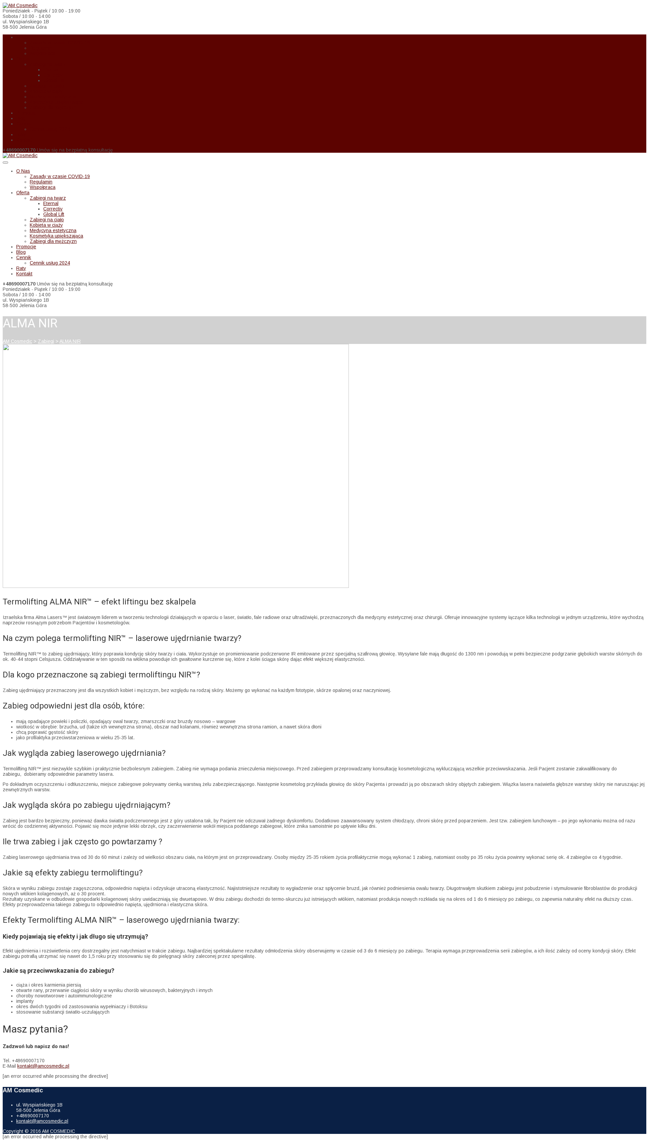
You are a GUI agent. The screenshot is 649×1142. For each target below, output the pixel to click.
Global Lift (53, 80)
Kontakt (24, 140)
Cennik (23, 123)
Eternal (50, 69)
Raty (21, 134)
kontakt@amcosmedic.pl (43, 1066)
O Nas (23, 37)
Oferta (22, 58)
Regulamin (41, 48)
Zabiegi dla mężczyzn (53, 107)
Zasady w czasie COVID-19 (60, 42)
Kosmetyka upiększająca (56, 102)
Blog (21, 118)
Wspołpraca (42, 53)
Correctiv (53, 75)
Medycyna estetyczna (53, 96)
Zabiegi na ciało (47, 86)
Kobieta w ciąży (46, 91)
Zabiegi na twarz (48, 64)
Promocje (26, 113)
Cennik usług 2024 (50, 129)
